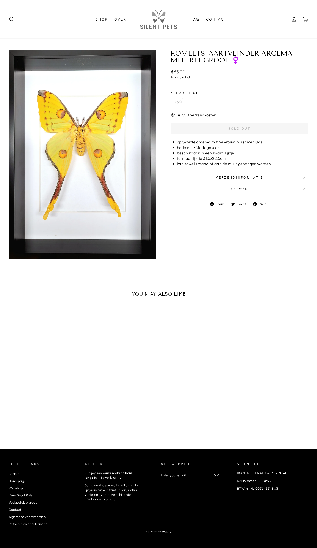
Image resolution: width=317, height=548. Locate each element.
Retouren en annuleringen (28, 524)
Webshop (16, 488)
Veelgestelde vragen (24, 502)
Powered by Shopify (158, 531)
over (120, 19)
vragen (239, 189)
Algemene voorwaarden (27, 517)
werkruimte (113, 477)
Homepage (17, 481)
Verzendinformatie (239, 177)
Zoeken (14, 474)
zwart (180, 101)
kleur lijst (185, 93)
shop (102, 19)
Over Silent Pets (20, 495)
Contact (15, 510)
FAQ (195, 19)
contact (216, 19)
